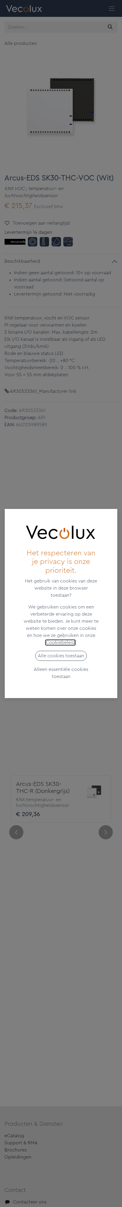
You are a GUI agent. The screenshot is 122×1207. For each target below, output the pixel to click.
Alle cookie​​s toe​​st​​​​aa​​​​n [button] (61, 655)
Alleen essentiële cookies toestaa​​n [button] (61, 673)
